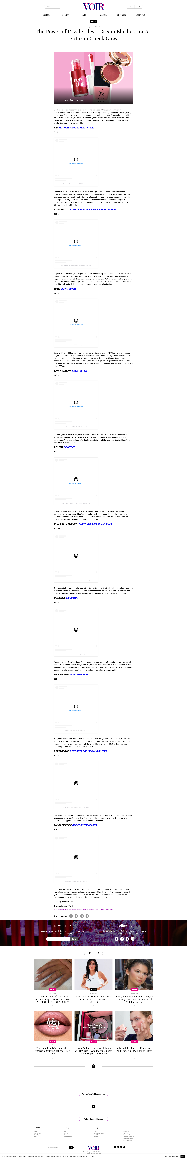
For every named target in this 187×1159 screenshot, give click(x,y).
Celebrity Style (37, 1133)
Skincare (66, 1135)
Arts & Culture (97, 1135)
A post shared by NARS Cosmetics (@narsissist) (76, 344)
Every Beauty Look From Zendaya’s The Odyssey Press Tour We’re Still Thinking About (134, 999)
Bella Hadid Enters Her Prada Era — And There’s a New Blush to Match (134, 1049)
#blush (103, 909)
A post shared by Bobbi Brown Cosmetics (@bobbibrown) (76, 807)
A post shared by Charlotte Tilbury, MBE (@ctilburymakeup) (76, 580)
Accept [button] (182, 1156)
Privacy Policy (127, 1135)
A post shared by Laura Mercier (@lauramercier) (76, 881)
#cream (97, 909)
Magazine (103, 14)
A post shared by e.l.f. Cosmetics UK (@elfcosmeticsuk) (76, 183)
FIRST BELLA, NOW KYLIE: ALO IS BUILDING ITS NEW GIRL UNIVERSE (94, 999)
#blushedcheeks (110, 909)
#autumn (91, 909)
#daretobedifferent (59, 909)
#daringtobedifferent (70, 909)
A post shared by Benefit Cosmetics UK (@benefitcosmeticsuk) (76, 503)
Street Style (37, 1135)
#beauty (79, 909)
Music (95, 1131)
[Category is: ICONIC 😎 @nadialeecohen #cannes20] (78, 1080)
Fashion (46, 14)
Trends (35, 1131)
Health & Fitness (68, 1136)
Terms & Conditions (128, 1136)
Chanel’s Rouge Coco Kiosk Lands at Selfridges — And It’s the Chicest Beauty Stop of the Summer (93, 1050)
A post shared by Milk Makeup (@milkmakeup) (76, 730)
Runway (36, 1136)
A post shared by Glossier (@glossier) (76, 654)
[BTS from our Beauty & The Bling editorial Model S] (48, 1080)
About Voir (140, 14)
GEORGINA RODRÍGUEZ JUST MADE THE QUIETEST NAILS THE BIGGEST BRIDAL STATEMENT (52, 999)
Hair (65, 1131)
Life (84, 14)
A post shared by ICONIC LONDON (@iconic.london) (76, 426)
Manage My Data (127, 1140)
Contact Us (126, 1133)
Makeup (66, 1133)
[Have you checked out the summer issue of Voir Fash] (108, 1080)
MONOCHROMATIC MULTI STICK (76, 127)
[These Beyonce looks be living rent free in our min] (138, 1080)
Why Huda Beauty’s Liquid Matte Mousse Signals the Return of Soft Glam (52, 1050)
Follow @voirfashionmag (93, 1119)
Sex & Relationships (99, 1133)
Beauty (65, 14)
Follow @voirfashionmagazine (93, 1094)
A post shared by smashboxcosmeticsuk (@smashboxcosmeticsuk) (76, 265)
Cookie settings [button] (175, 1156)
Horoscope (96, 1136)
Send (74, 939)
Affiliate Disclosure (128, 1138)
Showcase (121, 14)
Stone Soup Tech (96, 1153)
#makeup (85, 909)
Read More (168, 1156)
